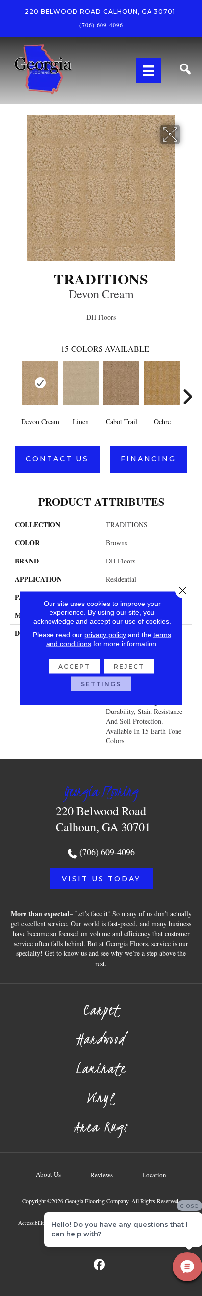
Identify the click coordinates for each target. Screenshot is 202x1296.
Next (187, 382)
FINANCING (148, 458)
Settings (101, 684)
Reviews (101, 1174)
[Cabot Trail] (121, 382)
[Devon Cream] (40, 382)
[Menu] (148, 70)
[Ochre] (162, 382)
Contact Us (57, 458)
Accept (74, 666)
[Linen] (80, 382)
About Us (48, 1174)
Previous (14, 382)
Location (154, 1174)
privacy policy (105, 635)
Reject (129, 666)
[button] (101, 878)
